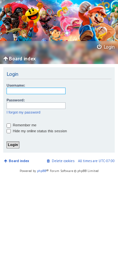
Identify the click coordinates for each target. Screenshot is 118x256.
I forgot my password (23, 112)
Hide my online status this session (39, 131)
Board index (19, 161)
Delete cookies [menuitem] (63, 161)
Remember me (24, 125)
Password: (16, 100)
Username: (16, 85)
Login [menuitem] (108, 46)
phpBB (41, 171)
